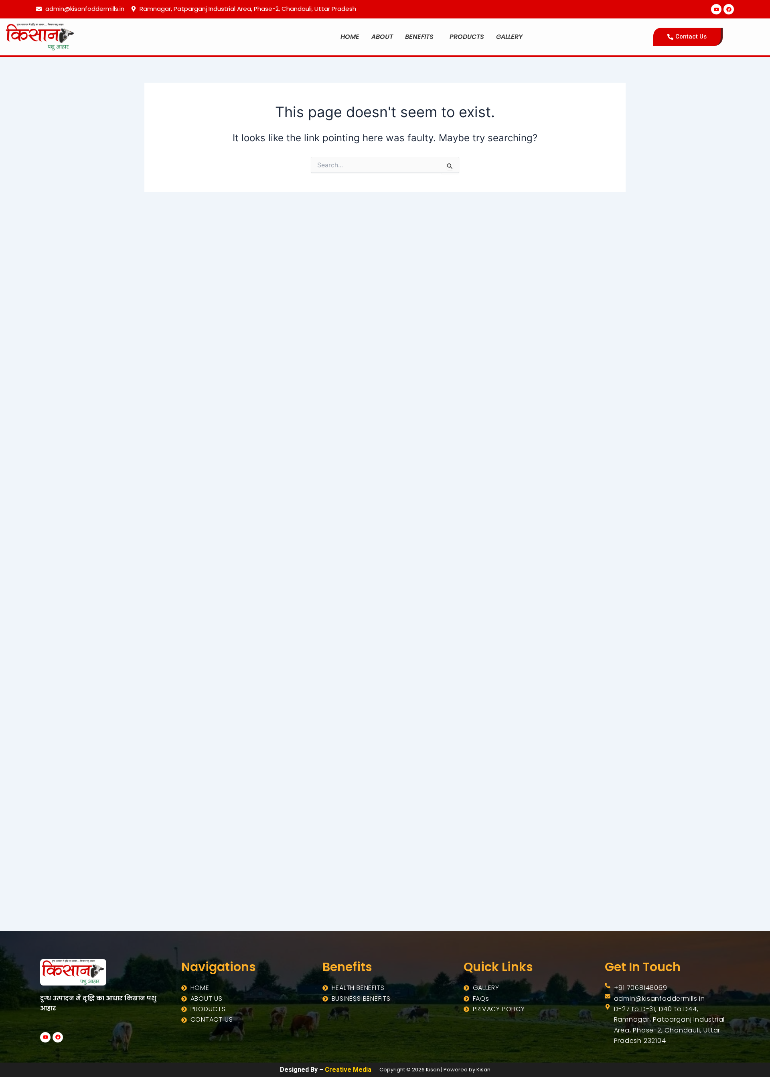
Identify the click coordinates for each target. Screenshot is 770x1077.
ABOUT (382, 36)
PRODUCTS (467, 36)
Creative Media (348, 1069)
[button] (421, 37)
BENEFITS (419, 36)
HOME (349, 36)
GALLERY (509, 36)
